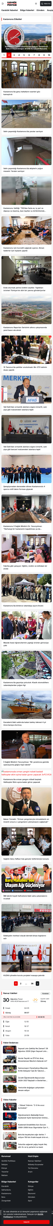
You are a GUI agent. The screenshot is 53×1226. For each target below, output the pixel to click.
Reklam (4, 1175)
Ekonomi (31, 1193)
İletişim (4, 1164)
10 (49, 55)
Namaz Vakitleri (34, 1161)
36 (32, 983)
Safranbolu (6, 1190)
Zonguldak (6, 1201)
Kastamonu (6, 1193)
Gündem (40, 10)
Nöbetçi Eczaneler (35, 1164)
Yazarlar (5, 1172)
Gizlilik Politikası (8, 1161)
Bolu (3, 1197)
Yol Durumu (33, 1168)
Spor (30, 1201)
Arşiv (30, 1172)
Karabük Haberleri (9, 10)
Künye (4, 1168)
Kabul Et (26, 1222)
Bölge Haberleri (27, 10)
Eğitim (30, 1190)
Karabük (5, 1186)
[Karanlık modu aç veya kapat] (36, 3)
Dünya (30, 1186)
